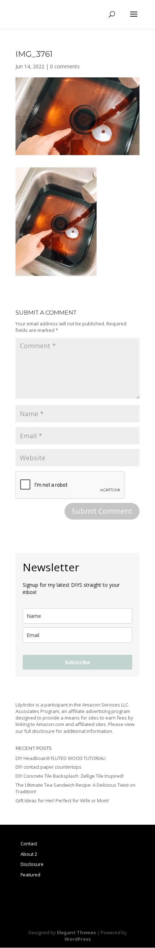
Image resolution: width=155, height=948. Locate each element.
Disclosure (32, 864)
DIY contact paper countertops (48, 767)
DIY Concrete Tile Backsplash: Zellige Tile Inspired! (69, 776)
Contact (29, 843)
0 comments (65, 66)
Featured (30, 874)
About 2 (29, 854)
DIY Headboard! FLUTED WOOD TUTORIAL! (60, 758)
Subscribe (77, 662)
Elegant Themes (76, 932)
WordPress (78, 939)
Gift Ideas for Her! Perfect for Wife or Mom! (62, 800)
